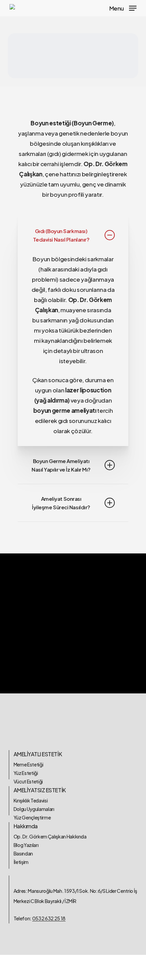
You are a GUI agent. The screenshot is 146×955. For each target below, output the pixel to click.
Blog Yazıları (26, 845)
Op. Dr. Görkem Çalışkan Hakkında (50, 836)
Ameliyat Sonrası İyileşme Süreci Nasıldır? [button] (61, 502)
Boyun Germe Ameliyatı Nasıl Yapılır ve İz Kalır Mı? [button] (61, 465)
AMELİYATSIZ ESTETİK (40, 790)
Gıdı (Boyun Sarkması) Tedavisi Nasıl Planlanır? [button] (61, 235)
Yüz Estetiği (26, 773)
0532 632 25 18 (49, 918)
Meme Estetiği (28, 764)
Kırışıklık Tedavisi (31, 800)
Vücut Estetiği (28, 781)
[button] (122, 7)
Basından (23, 853)
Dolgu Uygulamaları (34, 809)
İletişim (21, 862)
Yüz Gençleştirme (32, 817)
